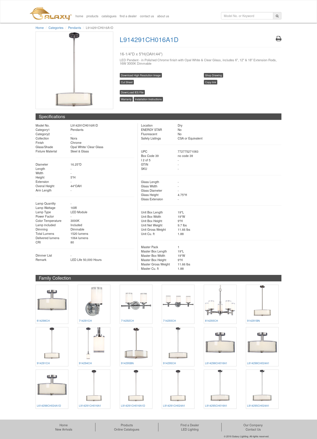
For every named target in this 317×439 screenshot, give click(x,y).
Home (40, 27)
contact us (147, 16)
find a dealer (128, 16)
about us (163, 16)
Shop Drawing (213, 75)
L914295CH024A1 (258, 405)
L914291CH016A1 (90, 405)
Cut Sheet (127, 82)
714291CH (85, 320)
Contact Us (253, 429)
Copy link (210, 82)
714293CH (169, 320)
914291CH (43, 363)
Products (127, 425)
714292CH (127, 320)
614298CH (43, 320)
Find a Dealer (189, 425)
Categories (56, 27)
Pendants (74, 27)
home (79, 16)
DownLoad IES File (132, 92)
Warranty (126, 99)
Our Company (253, 425)
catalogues (109, 16)
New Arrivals (63, 429)
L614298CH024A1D (49, 405)
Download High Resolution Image (141, 75)
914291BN (253, 320)
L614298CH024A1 (258, 363)
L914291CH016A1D (133, 405)
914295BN (127, 363)
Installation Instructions (148, 99)
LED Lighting (190, 429)
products (92, 16)
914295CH (169, 363)
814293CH (211, 320)
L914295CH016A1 (216, 405)
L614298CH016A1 (216, 363)
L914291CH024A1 (174, 405)
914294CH (85, 363)
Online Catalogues (126, 429)
